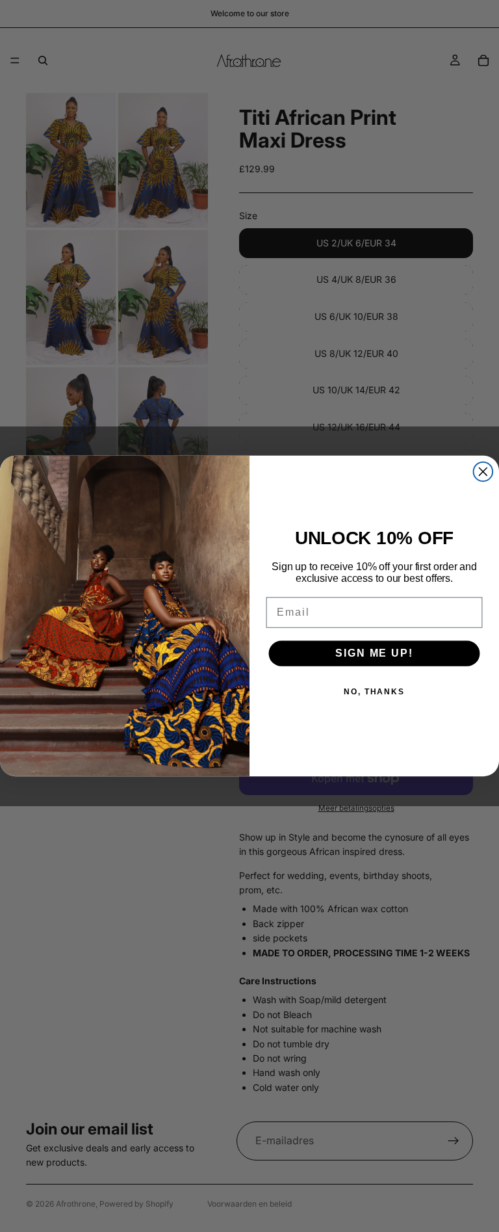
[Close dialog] (483, 471)
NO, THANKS (374, 691)
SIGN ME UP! (374, 653)
